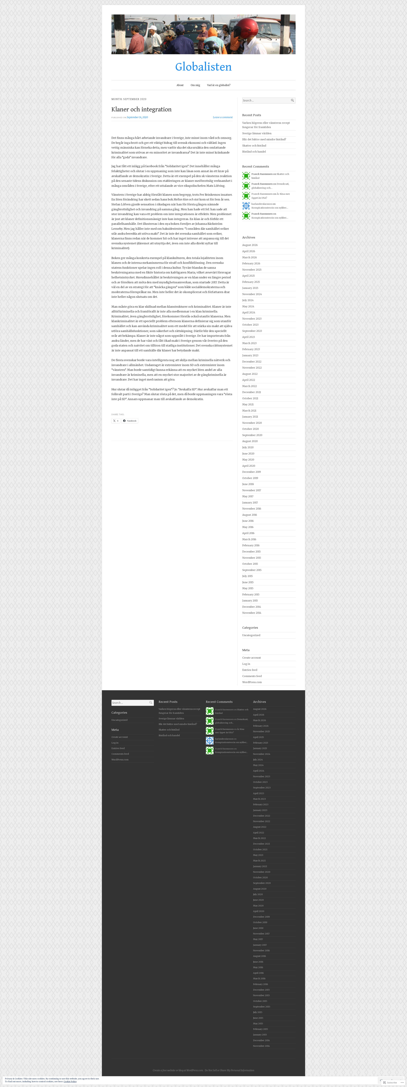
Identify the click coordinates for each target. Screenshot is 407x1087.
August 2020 (250, 441)
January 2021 (250, 416)
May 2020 (248, 459)
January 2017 (250, 502)
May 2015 (247, 588)
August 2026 (250, 245)
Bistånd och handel (254, 151)
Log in (246, 663)
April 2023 (248, 337)
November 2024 (252, 294)
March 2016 (249, 539)
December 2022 (251, 361)
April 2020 (248, 465)
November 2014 (251, 612)
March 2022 (249, 386)
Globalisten (203, 67)
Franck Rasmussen (262, 193)
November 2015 (251, 557)
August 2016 (249, 514)
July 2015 (247, 576)
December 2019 (251, 471)
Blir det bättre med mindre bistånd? (264, 139)
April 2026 (248, 251)
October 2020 (250, 428)
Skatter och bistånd (254, 145)
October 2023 (250, 324)
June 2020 (248, 453)
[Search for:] (269, 101)
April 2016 (248, 533)
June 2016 (248, 520)
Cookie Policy (70, 1081)
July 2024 (248, 300)
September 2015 (252, 570)
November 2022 (252, 367)
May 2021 (248, 404)
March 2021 (249, 410)
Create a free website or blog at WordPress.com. (178, 1070)
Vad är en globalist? (218, 85)
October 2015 (250, 563)
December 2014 (251, 606)
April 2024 (248, 312)
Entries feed (249, 669)
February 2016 (250, 545)
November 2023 (252, 318)
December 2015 (251, 551)
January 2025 (250, 288)
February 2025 (251, 281)
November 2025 (252, 269)
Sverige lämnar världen (256, 133)
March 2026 (249, 257)
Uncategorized (251, 635)
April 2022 (248, 379)
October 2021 (250, 398)
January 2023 (250, 355)
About (180, 85)
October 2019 (250, 478)
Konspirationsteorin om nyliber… (270, 207)
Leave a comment (223, 117)
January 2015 (250, 600)
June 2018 (248, 484)
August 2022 (250, 373)
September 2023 (252, 330)
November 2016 (251, 508)
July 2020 (248, 447)
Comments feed (252, 676)
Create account (251, 657)
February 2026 (251, 263)
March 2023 (249, 343)
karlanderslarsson (262, 204)
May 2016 (247, 527)
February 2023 (251, 349)
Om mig (195, 85)
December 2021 (251, 392)
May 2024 (248, 306)
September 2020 (252, 435)
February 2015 (250, 594)
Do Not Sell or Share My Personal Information (229, 1070)
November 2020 (252, 422)
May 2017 (247, 496)
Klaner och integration (141, 109)
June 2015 (248, 582)
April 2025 (248, 275)
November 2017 (251, 490)
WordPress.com (252, 682)
